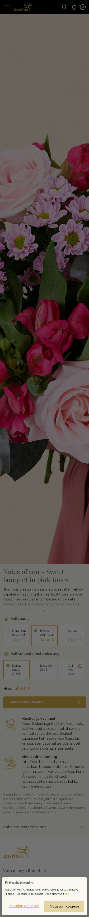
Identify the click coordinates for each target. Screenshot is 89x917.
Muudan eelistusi (24, 906)
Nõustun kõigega (64, 906)
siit (67, 893)
